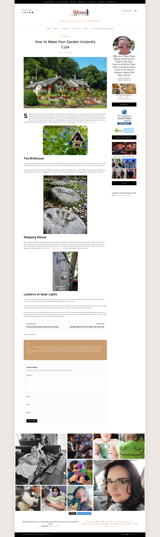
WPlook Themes (134, 534)
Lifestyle (75, 28)
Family (86, 28)
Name (28, 396)
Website (28, 412)
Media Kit (92, 1)
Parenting (82, 1)
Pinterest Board (92, 122)
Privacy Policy (116, 522)
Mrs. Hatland (30, 347)
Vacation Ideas (111, 524)
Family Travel (49, 1)
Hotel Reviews (62, 1)
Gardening (65, 36)
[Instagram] (64, 483)
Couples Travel (101, 524)
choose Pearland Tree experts (54, 248)
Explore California (122, 524)
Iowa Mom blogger (36, 349)
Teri (61, 53)
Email (28, 404)
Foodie (65, 28)
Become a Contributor (107, 1)
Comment (29, 375)
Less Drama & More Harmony (103, 28)
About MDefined (91, 522)
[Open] (41, 459)
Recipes (73, 1)
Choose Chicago (109, 526)
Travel (55, 28)
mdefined (41, 435)
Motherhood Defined (54, 526)
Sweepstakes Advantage (123, 195)
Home (48, 28)
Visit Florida (132, 524)
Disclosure (107, 522)
